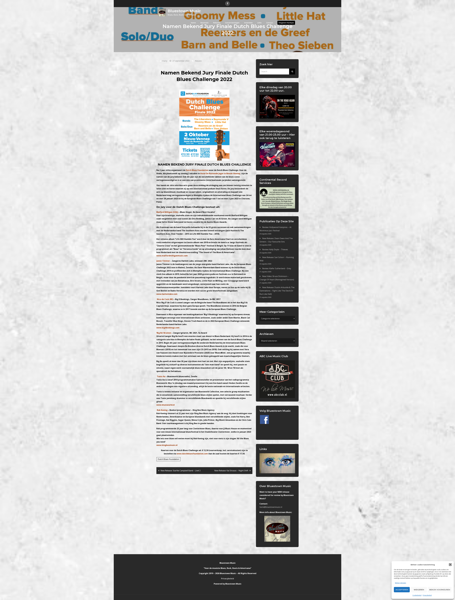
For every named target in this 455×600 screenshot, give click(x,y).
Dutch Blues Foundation (168, 459)
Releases (216, 23)
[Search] (292, 71)
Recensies (204, 23)
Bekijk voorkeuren (439, 590)
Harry (164, 61)
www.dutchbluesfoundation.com (192, 453)
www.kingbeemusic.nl (166, 445)
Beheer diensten (400, 583)
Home (193, 23)
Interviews (248, 23)
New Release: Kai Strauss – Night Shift (231, 470)
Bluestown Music (184, 11)
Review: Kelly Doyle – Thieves (275, 249)
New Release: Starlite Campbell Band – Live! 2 (180, 470)
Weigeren (419, 590)
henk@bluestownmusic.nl (270, 507)
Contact (269, 23)
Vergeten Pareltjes (286, 23)
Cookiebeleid (416, 595)
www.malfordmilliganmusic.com (172, 255)
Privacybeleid (427, 595)
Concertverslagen (232, 23)
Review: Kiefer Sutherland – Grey (276, 268)
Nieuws (198, 61)
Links (259, 23)
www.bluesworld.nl (165, 405)
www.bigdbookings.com (167, 327)
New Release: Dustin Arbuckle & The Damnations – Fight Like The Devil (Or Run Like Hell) (276, 290)
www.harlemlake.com (166, 294)
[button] (450, 564)
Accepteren (402, 590)
